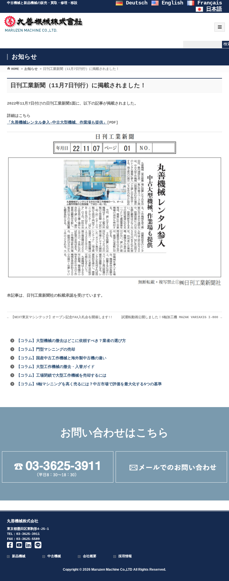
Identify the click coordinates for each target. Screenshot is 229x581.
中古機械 (54, 556)
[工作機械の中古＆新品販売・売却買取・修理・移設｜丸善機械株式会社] (44, 29)
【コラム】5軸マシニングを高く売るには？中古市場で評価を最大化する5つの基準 (89, 384)
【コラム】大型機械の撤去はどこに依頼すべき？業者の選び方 (71, 341)
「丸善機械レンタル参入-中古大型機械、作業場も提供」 (57, 122)
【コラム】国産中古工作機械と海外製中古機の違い (61, 358)
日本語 (214, 9)
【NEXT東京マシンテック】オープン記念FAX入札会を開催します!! (59, 317)
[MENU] (219, 27)
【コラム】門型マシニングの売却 (45, 349)
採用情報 (125, 556)
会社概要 (89, 556)
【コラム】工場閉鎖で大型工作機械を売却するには (61, 375)
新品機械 (18, 556)
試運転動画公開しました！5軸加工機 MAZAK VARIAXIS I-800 (171, 317)
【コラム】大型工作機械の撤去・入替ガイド (55, 367)
